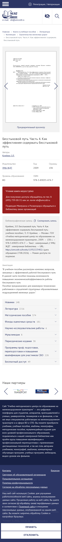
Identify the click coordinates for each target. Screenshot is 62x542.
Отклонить (31, 534)
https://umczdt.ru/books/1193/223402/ (24, 249)
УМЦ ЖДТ (7, 167)
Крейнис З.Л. (8, 155)
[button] (6, 86)
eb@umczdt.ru (17, 19)
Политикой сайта (27, 506)
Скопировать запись (46, 220)
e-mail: (5, 19)
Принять (31, 527)
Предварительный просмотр (31, 127)
